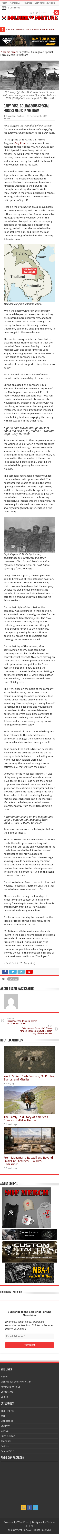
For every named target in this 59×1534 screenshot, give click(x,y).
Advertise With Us (10, 1386)
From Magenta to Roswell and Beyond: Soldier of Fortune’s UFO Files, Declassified (28, 1161)
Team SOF (6, 1441)
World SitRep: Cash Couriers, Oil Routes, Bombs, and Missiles (29, 1078)
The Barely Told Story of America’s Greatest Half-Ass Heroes (26, 1118)
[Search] (56, 12)
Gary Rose (20, 143)
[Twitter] (36, 13)
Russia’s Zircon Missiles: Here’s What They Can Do (22, 1021)
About (4, 3)
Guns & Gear (8, 1436)
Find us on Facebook (11, 1292)
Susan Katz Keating (15, 116)
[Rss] (31, 13)
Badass (5, 1446)
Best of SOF (7, 1451)
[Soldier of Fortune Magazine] (29, 17)
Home (6, 52)
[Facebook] (34, 13)
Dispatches (7, 1420)
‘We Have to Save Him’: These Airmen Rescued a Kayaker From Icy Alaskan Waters (36, 1030)
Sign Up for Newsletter (45, 3)
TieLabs (50, 1522)
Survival (5, 1430)
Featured (13, 979)
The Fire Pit (7, 1410)
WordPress (23, 1522)
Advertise (28, 3)
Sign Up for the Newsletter (16, 1381)
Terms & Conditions (11, 8)
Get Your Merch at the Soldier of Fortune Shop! (30, 29)
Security (5, 1425)
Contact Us (15, 3)
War (14, 52)
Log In (4, 1396)
